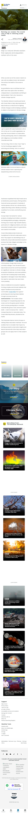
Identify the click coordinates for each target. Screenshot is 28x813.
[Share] (2, 39)
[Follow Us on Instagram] (7, 754)
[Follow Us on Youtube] (10, 754)
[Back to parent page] (4, 6)
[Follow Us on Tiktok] (14, 754)
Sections (22, 8)
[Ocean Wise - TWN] (14, 48)
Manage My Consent (6, 713)
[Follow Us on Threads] (17, 754)
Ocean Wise (12, 292)
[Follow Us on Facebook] (3, 754)
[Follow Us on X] (21, 754)
